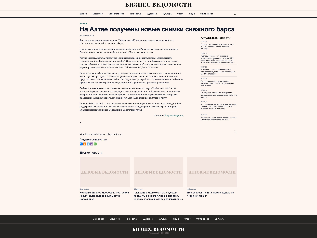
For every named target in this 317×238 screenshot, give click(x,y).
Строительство (116, 14)
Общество (97, 14)
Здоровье (152, 14)
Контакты (219, 219)
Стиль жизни (206, 14)
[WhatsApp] (95, 144)
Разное (83, 23)
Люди (192, 14)
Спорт (180, 14)
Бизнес (83, 14)
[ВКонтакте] (81, 144)
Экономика (84, 189)
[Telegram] (88, 144)
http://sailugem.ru (174, 115)
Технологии (135, 14)
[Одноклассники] (84, 144)
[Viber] (91, 144)
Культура (167, 14)
